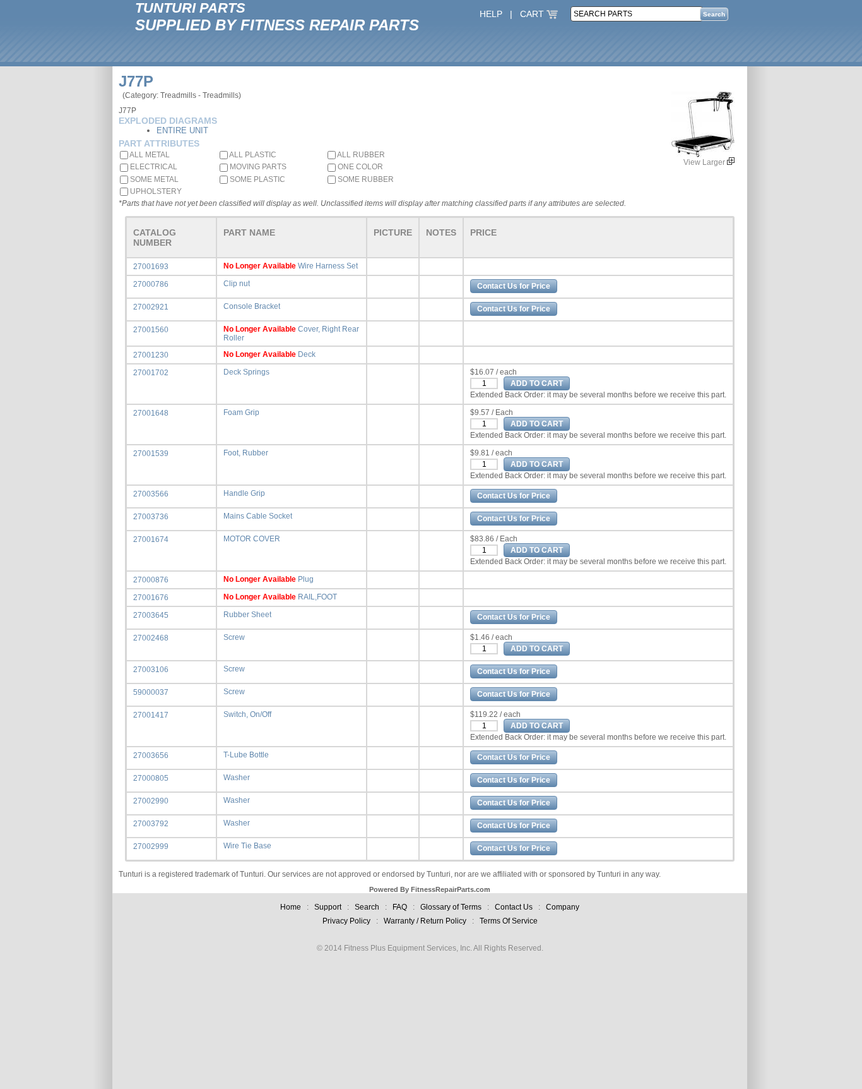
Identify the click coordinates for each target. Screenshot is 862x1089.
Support (327, 907)
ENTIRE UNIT (182, 130)
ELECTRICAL (152, 166)
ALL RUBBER (360, 154)
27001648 (150, 413)
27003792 (150, 823)
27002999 (150, 846)
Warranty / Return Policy (425, 921)
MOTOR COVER (251, 538)
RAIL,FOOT (317, 597)
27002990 (150, 801)
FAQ (400, 907)
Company (562, 907)
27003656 (150, 755)
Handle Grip (244, 493)
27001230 (150, 355)
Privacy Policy (346, 921)
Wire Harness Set (328, 266)
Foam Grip (241, 412)
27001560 (150, 329)
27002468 (150, 638)
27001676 (150, 597)
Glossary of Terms (450, 907)
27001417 (150, 715)
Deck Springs (246, 372)
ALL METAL (149, 154)
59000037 (150, 692)
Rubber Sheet (247, 614)
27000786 (150, 284)
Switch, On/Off (247, 714)
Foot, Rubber (245, 452)
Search (367, 907)
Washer (236, 777)
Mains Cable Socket (257, 516)
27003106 (150, 669)
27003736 (150, 516)
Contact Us (514, 907)
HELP (491, 14)
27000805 (150, 778)
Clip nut (236, 283)
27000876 (150, 579)
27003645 (150, 615)
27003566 (150, 494)
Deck (307, 354)
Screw (234, 637)
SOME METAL (153, 179)
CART (533, 14)
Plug (306, 579)
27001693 (150, 266)
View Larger (705, 162)
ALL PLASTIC (252, 154)
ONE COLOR (359, 166)
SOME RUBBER (365, 179)
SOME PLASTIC (256, 179)
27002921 (150, 307)
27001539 (150, 453)
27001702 (150, 372)
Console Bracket (251, 306)
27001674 (150, 539)
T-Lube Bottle (246, 754)
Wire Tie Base (247, 845)
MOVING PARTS (257, 166)
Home (290, 907)
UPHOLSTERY (155, 191)
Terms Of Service (509, 921)
